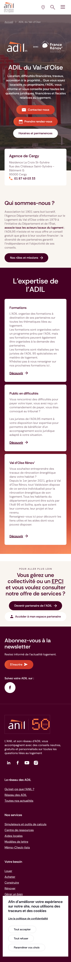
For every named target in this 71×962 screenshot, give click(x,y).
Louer (8, 871)
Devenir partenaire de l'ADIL (33, 606)
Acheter (10, 877)
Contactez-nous (38, 110)
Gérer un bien (14, 894)
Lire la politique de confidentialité (28, 918)
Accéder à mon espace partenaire (38, 616)
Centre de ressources (19, 830)
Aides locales (14, 836)
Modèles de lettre (16, 842)
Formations (18, 308)
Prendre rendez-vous (38, 121)
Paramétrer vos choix (27, 947)
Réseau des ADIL (16, 795)
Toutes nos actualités (19, 801)
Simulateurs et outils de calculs (25, 824)
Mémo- (17, 847)
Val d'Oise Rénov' (22, 463)
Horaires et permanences (35, 133)
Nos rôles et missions (24, 258)
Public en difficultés (23, 393)
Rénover (10, 888)
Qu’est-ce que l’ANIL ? (19, 789)
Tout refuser (21, 938)
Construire (12, 882)
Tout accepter (22, 929)
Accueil (9, 22)
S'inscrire (16, 664)
